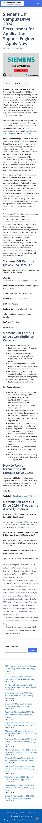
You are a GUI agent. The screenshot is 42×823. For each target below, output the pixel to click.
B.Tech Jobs (30, 568)
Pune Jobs (18, 577)
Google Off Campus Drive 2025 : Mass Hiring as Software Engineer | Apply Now (20, 769)
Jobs (9, 574)
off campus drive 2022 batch (19, 586)
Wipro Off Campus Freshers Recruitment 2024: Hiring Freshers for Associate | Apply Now (20, 620)
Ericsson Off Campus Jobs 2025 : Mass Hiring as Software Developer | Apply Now (20, 741)
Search (32, 650)
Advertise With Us (16, 816)
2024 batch (10, 580)
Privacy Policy (12, 813)
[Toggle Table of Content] (25, 83)
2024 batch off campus (25, 580)
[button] (29, 3)
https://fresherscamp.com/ (23, 527)
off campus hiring (20, 602)
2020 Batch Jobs (26, 564)
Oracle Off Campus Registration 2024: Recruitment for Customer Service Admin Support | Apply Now (19, 630)
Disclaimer (22, 813)
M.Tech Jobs (16, 574)
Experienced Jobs (21, 571)
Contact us (28, 816)
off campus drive (17, 583)
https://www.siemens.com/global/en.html (20, 280)
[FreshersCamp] (12, 3)
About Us (31, 813)
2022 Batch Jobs (18, 568)
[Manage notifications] (37, 818)
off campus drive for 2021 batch (21, 593)
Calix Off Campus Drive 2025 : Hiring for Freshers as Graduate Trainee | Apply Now (19, 695)
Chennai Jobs (8, 571)
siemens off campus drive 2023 (15, 608)
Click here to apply (21, 496)
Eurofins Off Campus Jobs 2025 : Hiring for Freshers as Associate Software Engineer (20, 714)
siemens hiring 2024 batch (23, 605)
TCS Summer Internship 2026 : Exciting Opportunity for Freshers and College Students (20, 668)
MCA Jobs (26, 574)
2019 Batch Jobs (12, 564)
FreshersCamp (25, 133)
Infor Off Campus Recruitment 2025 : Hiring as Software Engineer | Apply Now (20, 787)
